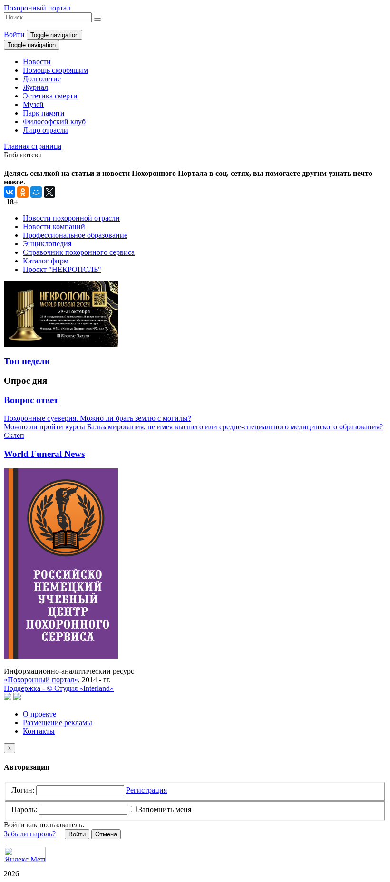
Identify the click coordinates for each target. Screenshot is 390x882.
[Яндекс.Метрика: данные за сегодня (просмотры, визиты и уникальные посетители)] (25, 854)
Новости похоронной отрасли (71, 218)
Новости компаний (54, 227)
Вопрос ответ (31, 400)
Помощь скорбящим (55, 70)
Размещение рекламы (57, 722)
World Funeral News (44, 454)
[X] (49, 192)
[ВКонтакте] (9, 192)
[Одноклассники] (23, 192)
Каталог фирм (45, 261)
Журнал (35, 87)
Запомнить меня (164, 809)
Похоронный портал (37, 8)
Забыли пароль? (30, 834)
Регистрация (146, 790)
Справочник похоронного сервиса (79, 252)
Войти (14, 34)
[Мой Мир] (36, 192)
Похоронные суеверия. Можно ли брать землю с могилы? (97, 418)
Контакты (39, 731)
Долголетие (42, 79)
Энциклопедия (47, 244)
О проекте (39, 714)
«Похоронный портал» (41, 680)
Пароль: (24, 809)
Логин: (22, 790)
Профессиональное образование (75, 235)
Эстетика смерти (50, 96)
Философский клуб (54, 121)
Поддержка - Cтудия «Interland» (59, 688)
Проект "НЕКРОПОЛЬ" (62, 269)
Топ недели (27, 361)
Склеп (14, 435)
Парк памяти (44, 113)
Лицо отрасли (45, 130)
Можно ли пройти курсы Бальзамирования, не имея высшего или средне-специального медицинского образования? (193, 427)
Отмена (106, 834)
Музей (33, 104)
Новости (37, 62)
